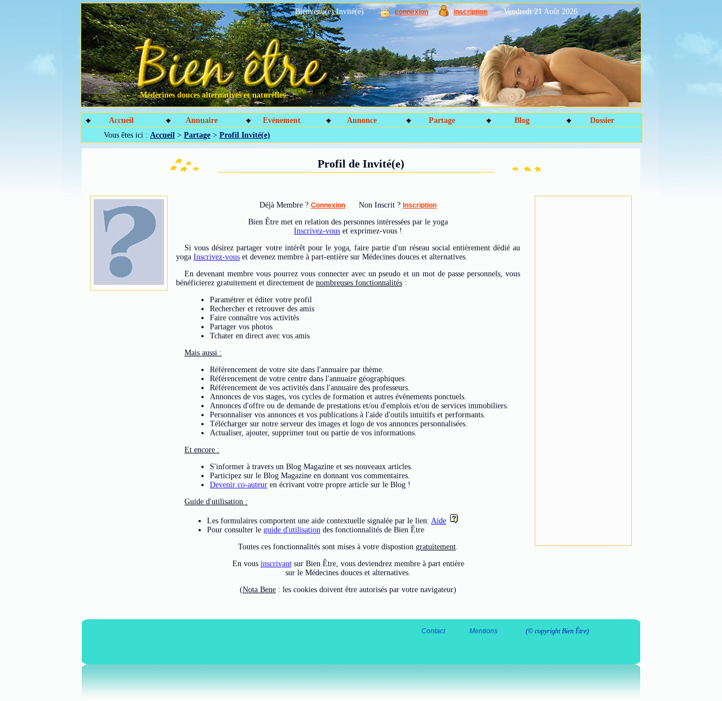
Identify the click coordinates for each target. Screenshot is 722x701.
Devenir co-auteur (238, 484)
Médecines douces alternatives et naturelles (212, 95)
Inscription (420, 205)
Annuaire (202, 120)
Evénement (282, 120)
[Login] (385, 14)
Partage (442, 120)
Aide (438, 521)
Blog (522, 120)
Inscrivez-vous (317, 231)
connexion (411, 12)
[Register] (443, 14)
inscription (470, 12)
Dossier (602, 120)
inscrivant (276, 563)
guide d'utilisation (291, 530)
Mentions (483, 631)
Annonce (362, 120)
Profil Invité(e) (244, 135)
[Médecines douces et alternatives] (336, 59)
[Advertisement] (583, 371)
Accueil (121, 120)
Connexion (328, 205)
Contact (433, 631)
